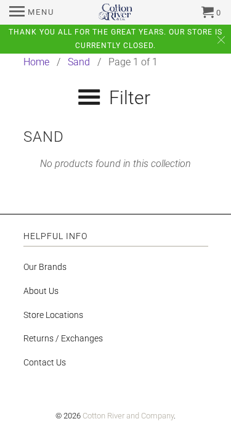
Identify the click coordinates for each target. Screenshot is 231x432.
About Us (41, 291)
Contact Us (44, 362)
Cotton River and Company (128, 415)
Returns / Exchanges (63, 338)
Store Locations (53, 315)
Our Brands (45, 267)
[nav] (31, 12)
